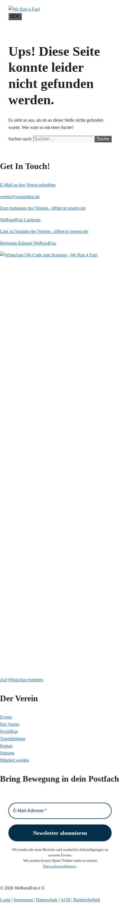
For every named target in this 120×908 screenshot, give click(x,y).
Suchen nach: (20, 138)
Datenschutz (47, 899)
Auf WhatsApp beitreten (21, 679)
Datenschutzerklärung (59, 866)
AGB (65, 899)
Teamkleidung (12, 738)
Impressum (23, 899)
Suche (103, 138)
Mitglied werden (14, 760)
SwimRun (9, 731)
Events (6, 717)
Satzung (7, 753)
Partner (6, 745)
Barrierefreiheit (86, 899)
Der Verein (9, 724)
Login (5, 899)
